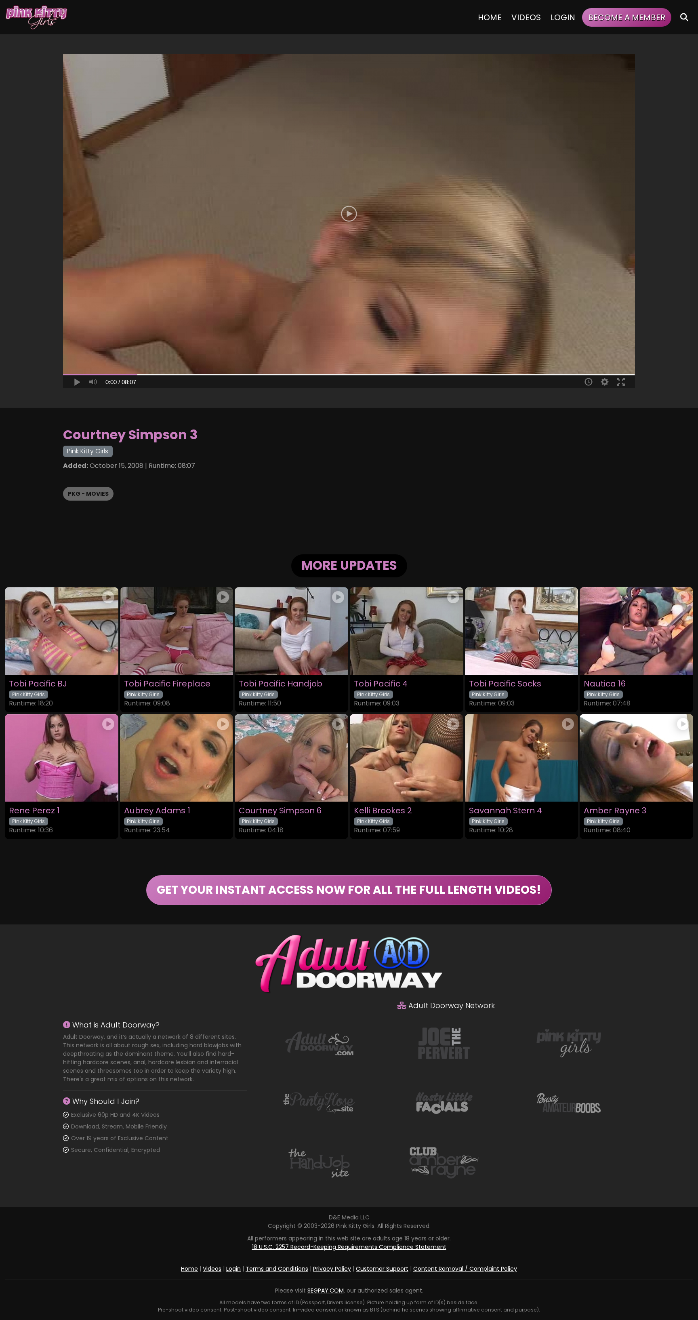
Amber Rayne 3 (615, 811)
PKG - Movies (88, 494)
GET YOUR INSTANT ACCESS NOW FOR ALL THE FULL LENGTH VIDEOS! (349, 890)
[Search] (684, 17)
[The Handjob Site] (319, 1162)
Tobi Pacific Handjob (280, 684)
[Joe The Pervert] (444, 1043)
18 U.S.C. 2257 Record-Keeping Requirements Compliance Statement (349, 1247)
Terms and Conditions (277, 1269)
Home (490, 17)
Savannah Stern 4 (505, 811)
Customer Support (382, 1269)
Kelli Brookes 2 (383, 811)
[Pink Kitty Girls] (37, 17)
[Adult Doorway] (319, 1043)
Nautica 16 (605, 684)
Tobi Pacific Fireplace (167, 684)
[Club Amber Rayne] (444, 1162)
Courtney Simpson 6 (280, 811)
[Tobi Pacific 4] (406, 631)
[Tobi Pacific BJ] (61, 631)
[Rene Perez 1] (61, 758)
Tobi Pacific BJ (38, 684)
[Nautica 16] (636, 631)
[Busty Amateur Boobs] (568, 1103)
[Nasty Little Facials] (444, 1103)
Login (563, 17)
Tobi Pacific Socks (505, 684)
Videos (526, 17)
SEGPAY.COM (325, 1290)
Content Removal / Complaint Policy (465, 1269)
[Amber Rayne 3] (636, 758)
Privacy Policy (332, 1269)
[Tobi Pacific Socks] (521, 631)
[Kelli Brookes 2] (406, 758)
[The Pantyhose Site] (319, 1103)
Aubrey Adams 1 (157, 811)
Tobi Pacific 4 (381, 684)
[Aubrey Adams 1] (176, 758)
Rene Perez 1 (34, 811)
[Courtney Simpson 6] (291, 758)
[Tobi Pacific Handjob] (291, 631)
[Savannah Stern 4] (521, 758)
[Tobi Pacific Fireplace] (176, 631)
